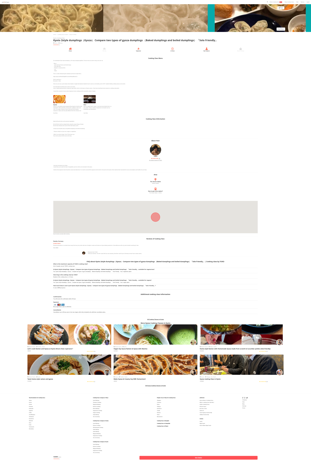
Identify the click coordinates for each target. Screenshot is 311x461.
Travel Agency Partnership (206, 412)
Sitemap (244, 406)
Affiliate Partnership (204, 414)
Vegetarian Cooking (97, 410)
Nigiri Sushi (202, 423)
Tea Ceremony (96, 416)
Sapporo (31, 410)
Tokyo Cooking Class (289, 2)
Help (297, 2)
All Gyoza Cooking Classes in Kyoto (155, 385)
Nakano (159, 412)
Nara (30, 422)
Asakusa (159, 402)
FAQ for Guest (203, 406)
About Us (202, 410)
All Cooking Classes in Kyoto (155, 319)
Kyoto (61, 43)
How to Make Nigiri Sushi (205, 425)
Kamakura (31, 418)
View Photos (281, 29)
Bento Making (96, 408)
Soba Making (96, 414)
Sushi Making (96, 400)
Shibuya (159, 406)
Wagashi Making (97, 404)
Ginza (158, 414)
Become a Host (203, 408)
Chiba (30, 412)
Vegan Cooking (96, 412)
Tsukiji (158, 410)
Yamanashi (31, 426)
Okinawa (31, 420)
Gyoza (56, 43)
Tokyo (30, 400)
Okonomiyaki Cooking (98, 427)
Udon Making (96, 431)
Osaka (30, 404)
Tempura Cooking (97, 402)
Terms (243, 408)
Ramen (30, 346)
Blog (243, 404)
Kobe (30, 424)
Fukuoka (31, 406)
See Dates (198, 458)
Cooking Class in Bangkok (163, 420)
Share (281, 7)
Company (244, 400)
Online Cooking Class (276, 2)
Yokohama (31, 416)
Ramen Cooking (96, 406)
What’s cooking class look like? (207, 402)
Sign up (302, 2)
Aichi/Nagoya (32, 414)
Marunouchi (159, 416)
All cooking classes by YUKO (155, 160)
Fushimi (39, 346)
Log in (308, 2)
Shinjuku (159, 400)
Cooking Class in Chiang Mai (163, 423)
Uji (211, 377)
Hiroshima (31, 428)
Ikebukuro (159, 408)
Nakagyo (208, 377)
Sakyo (211, 346)
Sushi (201, 421)
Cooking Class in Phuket (162, 426)
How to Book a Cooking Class (206, 400)
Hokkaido (31, 408)
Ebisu (158, 404)
